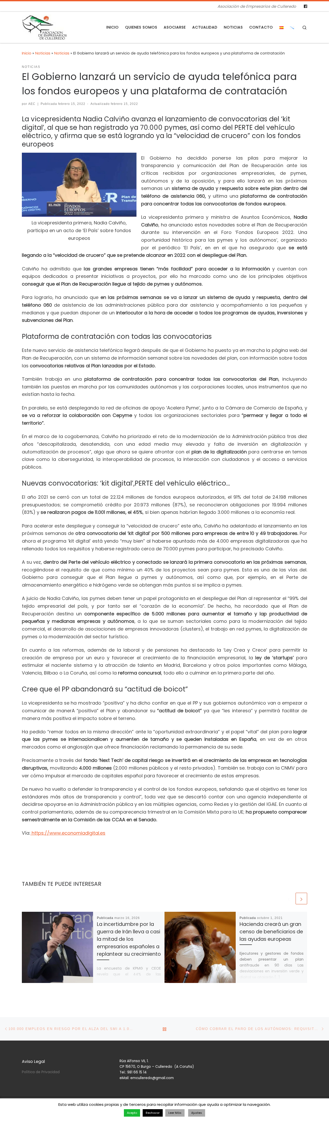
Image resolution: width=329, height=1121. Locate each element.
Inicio (26, 53)
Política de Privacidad (41, 1072)
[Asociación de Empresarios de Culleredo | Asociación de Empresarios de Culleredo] (44, 26)
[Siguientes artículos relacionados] (301, 898)
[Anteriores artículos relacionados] (289, 898)
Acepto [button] (132, 1113)
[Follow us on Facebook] (305, 6)
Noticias (42, 53)
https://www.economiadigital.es (67, 833)
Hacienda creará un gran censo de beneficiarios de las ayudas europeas (271, 932)
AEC (31, 104)
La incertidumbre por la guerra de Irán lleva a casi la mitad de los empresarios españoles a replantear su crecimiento (129, 939)
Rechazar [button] (153, 1113)
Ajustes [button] (196, 1113)
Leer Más (174, 1113)
